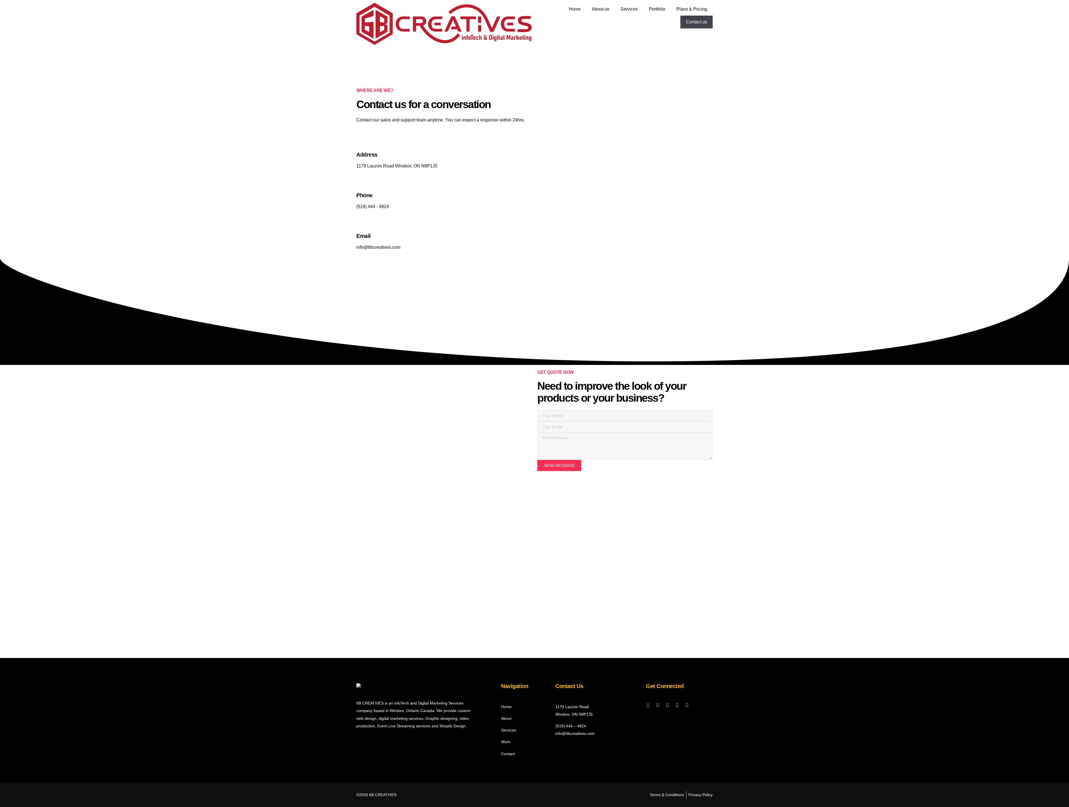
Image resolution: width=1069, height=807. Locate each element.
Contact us (696, 21)
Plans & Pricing (691, 9)
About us (600, 9)
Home (575, 9)
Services (629, 9)
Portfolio (657, 9)
